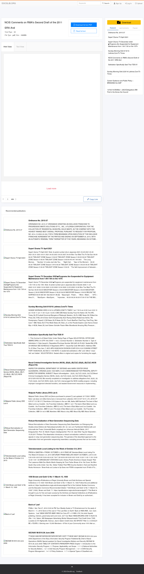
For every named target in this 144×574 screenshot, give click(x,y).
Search (106, 3)
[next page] (15, 199)
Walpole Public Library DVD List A (42, 393)
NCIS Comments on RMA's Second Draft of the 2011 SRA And (123, 59)
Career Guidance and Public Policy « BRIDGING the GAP (120, 81)
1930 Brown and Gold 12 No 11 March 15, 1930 (48, 477)
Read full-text (81, 31)
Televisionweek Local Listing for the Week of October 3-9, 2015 (55, 449)
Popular (135, 28)
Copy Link (93, 199)
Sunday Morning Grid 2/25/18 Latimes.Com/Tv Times (123, 72)
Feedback (79, 571)
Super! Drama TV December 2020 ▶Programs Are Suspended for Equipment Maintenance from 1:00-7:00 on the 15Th (60, 277)
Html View (7, 46)
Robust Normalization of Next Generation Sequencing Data (53, 421)
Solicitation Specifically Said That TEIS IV (46, 334)
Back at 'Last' (34, 505)
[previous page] (3, 199)
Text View (20, 46)
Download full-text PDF (84, 25)
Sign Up (118, 3)
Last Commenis (124, 28)
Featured (113, 28)
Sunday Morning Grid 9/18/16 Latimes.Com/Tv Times (50, 306)
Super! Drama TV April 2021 (40, 248)
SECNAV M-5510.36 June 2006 (41, 532)
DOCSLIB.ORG (9, 3)
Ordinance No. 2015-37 (38, 220)
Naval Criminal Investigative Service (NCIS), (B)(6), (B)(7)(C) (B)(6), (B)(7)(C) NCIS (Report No (62, 363)
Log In (129, 3)
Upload (139, 3)
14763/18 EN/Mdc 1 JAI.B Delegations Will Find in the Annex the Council (122, 91)
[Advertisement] (72, 13)
